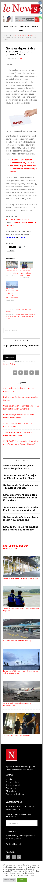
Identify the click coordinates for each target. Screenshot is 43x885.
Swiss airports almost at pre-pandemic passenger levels (17, 704)
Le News (21, 9)
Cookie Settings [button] (9, 880)
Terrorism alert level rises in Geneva (16, 735)
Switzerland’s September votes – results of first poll (20, 486)
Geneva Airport (11, 316)
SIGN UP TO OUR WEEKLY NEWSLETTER (15, 547)
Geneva (18, 309)
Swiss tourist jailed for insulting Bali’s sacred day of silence (20, 528)
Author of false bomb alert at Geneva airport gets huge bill (21, 610)
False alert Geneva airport (26, 314)
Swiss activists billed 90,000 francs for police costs (18, 467)
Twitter (22, 237)
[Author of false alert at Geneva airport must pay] (12, 264)
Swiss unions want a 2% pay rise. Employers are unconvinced (21, 509)
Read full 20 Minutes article (17, 219)
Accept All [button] (22, 880)
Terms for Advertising (15, 794)
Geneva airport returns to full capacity (17, 641)
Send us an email (13, 785)
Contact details (12, 782)
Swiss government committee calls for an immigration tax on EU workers (20, 498)
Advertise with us (13, 806)
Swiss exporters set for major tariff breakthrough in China (19, 477)
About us (9, 779)
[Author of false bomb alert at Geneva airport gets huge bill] (26, 264)
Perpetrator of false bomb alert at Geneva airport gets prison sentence (12, 293)
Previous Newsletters (15, 844)
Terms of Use (11, 788)
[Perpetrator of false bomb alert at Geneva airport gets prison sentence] (12, 284)
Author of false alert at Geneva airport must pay (12, 271)
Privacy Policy (9, 364)
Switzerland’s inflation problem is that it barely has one (20, 518)
